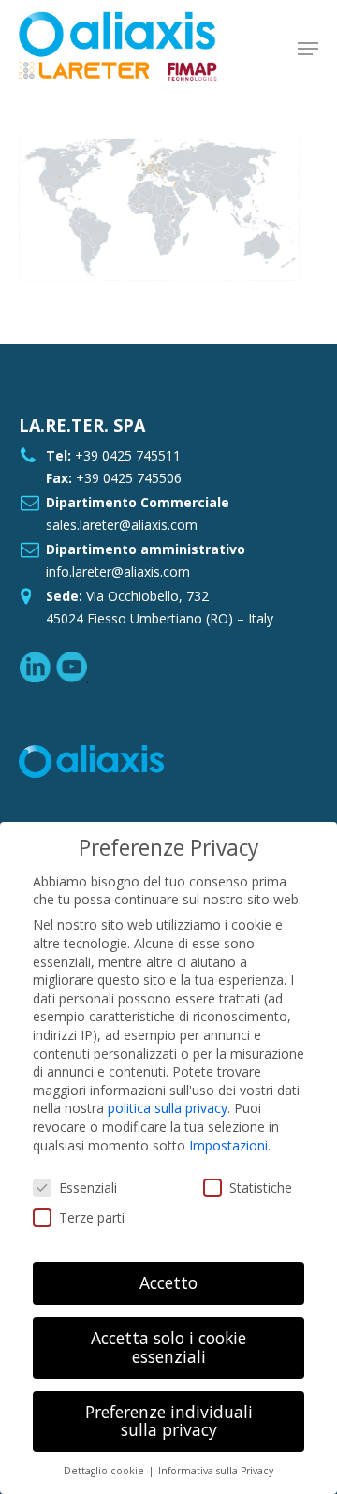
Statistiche (260, 1187)
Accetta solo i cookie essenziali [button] (168, 1347)
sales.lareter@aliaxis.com (122, 525)
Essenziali (88, 1187)
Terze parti (92, 1217)
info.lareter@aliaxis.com (118, 571)
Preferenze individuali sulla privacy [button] (169, 1421)
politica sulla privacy (167, 1108)
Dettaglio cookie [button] (105, 1470)
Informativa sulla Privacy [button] (215, 1470)
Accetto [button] (168, 1282)
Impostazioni (228, 1145)
